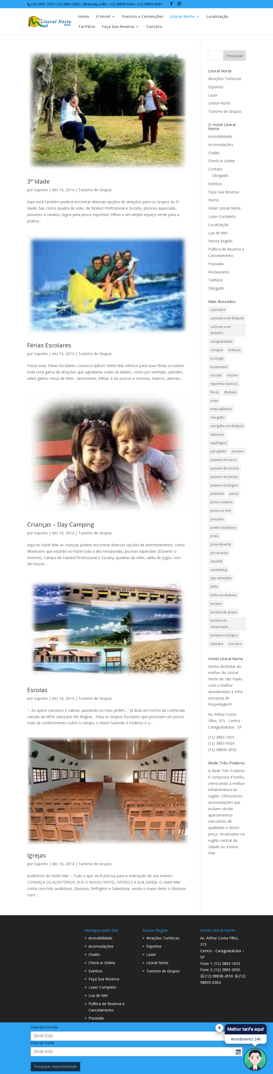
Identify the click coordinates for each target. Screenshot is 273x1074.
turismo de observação (219, 623)
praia (214, 536)
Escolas (37, 690)
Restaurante (218, 271)
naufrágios (218, 443)
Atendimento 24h (246, 1039)
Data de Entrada (44, 1027)
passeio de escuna (224, 468)
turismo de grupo (223, 612)
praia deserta (220, 544)
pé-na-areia (219, 553)
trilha (214, 586)
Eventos (215, 183)
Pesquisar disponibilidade (55, 1066)
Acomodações (220, 144)
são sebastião (221, 578)
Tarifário (86, 27)
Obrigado (220, 175)
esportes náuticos (224, 383)
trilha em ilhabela (223, 595)
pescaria (216, 519)
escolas (216, 375)
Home (83, 17)
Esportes (215, 86)
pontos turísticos (223, 527)
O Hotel (103, 17)
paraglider (218, 451)
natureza (217, 434)
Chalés (214, 152)
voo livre (235, 644)
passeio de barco (223, 459)
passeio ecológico (224, 485)
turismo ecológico (224, 635)
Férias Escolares (49, 345)
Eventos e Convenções (142, 17)
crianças (234, 350)
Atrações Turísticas (224, 78)
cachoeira (217, 309)
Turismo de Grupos (95, 189)
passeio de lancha (224, 476)
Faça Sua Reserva (118, 27)
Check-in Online (221, 160)
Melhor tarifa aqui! (245, 1029)
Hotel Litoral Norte (224, 208)
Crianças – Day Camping (60, 524)
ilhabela (230, 392)
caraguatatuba (221, 341)
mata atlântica (221, 409)
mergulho (217, 417)
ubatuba (216, 644)
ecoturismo (219, 367)
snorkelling (218, 570)
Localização (217, 17)
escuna (232, 375)
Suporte (41, 189)
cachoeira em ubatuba (220, 329)
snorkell (216, 561)
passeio (238, 451)
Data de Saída (42, 1043)
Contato (154, 27)
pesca (233, 493)
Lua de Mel (217, 232)
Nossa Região (220, 240)
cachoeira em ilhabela (227, 318)
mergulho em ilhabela (226, 426)
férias (214, 392)
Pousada (215, 263)
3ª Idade (38, 181)
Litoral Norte (182, 17)
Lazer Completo (222, 216)
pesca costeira (221, 502)
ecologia (216, 358)
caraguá (216, 350)
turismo (216, 603)
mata (214, 400)
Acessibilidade (220, 136)
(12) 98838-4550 (219, 976)
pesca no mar (220, 510)
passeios (217, 493)
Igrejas (36, 855)
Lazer (213, 95)
